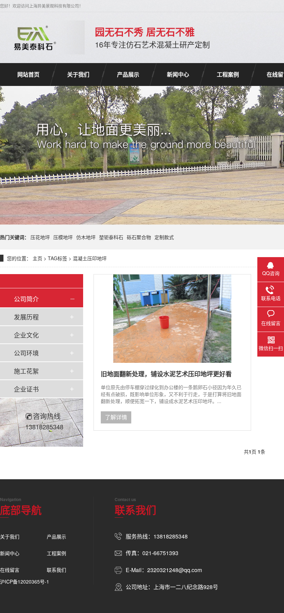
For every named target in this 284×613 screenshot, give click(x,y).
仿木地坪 (86, 237)
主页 (37, 258)
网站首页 (28, 74)
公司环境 (26, 352)
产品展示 (128, 74)
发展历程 (26, 316)
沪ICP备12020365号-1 (24, 581)
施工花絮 (26, 370)
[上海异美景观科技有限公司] (33, 37)
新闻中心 (178, 74)
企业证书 (26, 388)
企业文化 (26, 334)
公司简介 (26, 298)
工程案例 (228, 74)
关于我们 (78, 74)
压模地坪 (63, 237)
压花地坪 (40, 237)
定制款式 (164, 237)
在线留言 (9, 569)
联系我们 (56, 569)
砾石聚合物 (139, 237)
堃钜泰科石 (111, 237)
